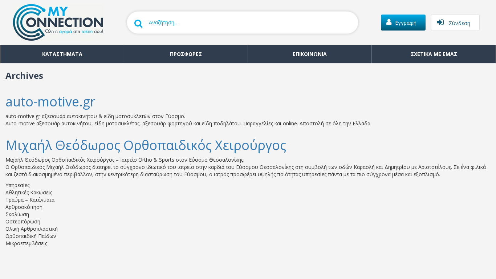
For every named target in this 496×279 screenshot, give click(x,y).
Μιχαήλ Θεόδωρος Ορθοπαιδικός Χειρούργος (145, 145)
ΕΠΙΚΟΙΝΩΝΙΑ (310, 53)
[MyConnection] (54, 21)
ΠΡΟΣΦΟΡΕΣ (186, 53)
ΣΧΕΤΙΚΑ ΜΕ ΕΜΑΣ (434, 53)
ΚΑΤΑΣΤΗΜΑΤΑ (62, 53)
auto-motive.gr (50, 101)
